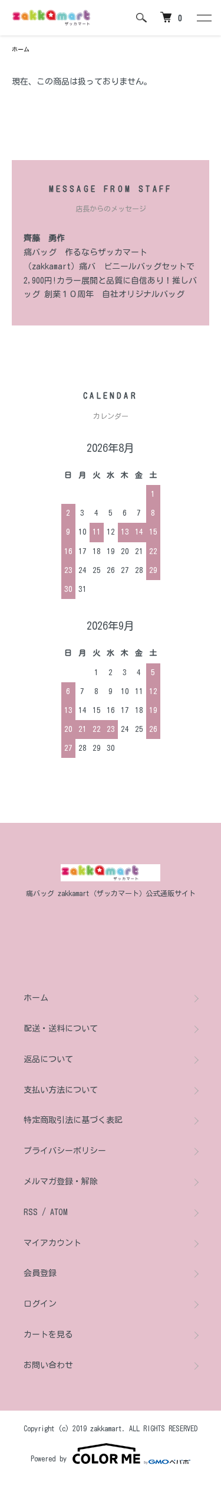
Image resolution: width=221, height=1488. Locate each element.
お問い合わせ (48, 1365)
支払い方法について (61, 1090)
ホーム (20, 49)
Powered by (49, 1458)
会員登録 (40, 1273)
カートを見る (48, 1334)
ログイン (40, 1304)
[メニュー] (203, 17)
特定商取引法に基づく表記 (73, 1120)
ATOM (59, 1212)
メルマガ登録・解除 (61, 1181)
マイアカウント (52, 1243)
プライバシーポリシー (65, 1151)
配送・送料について (61, 1028)
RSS (31, 1212)
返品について (48, 1059)
